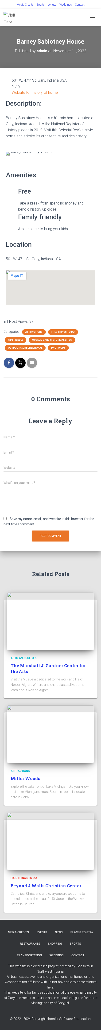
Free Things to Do (63, 332)
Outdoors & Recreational (25, 348)
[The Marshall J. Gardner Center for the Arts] (50, 621)
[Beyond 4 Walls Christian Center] (50, 841)
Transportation (29, 955)
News (59, 932)
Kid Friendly (15, 340)
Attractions (34, 332)
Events (42, 932)
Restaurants (30, 943)
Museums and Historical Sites (52, 340)
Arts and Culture (24, 658)
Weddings (65, 4)
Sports (41, 4)
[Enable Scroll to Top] (92, 1021)
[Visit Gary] (14, 17)
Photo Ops (58, 348)
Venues (52, 4)
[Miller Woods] (50, 734)
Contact (80, 4)
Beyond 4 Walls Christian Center (46, 885)
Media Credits (25, 4)
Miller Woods (25, 778)
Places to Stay (81, 932)
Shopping (55, 943)
